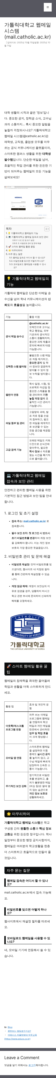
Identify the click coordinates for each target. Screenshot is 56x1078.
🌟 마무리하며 (15, 250)
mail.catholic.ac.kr (34, 521)
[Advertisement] (28, 80)
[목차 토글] (45, 228)
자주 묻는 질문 (15, 254)
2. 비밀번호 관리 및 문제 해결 (29, 243)
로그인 (32, 1065)
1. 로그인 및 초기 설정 (26, 240)
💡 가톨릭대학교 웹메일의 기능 (23, 233)
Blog (10, 1027)
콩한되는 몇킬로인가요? (19, 1031)
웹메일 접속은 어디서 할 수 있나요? (29, 257)
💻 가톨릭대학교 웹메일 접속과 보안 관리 (28, 237)
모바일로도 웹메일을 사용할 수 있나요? (29, 266)
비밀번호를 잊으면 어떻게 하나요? (28, 261)
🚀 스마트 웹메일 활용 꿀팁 (21, 246)
